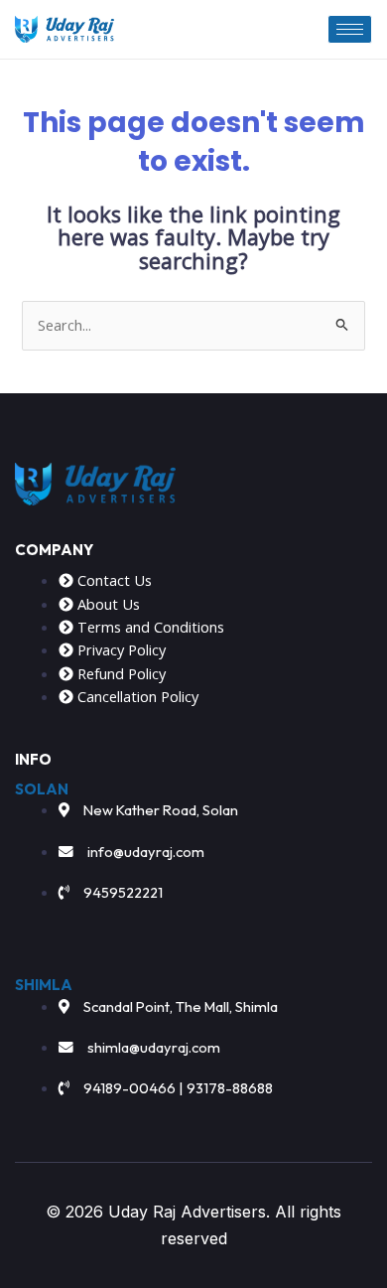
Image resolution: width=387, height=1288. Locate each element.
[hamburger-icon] (349, 29)
